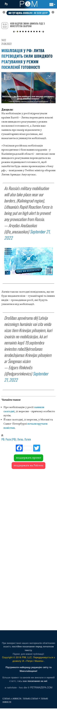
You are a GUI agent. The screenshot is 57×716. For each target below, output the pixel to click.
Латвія (27, 439)
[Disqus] (28, 508)
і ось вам (32, 681)
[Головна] (28, 4)
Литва (20, 439)
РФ (2, 439)
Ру (6, 4)
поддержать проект (28, 458)
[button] (14, 31)
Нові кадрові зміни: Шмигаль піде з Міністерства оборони (27, 25)
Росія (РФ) (11, 439)
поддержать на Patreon (28, 465)
